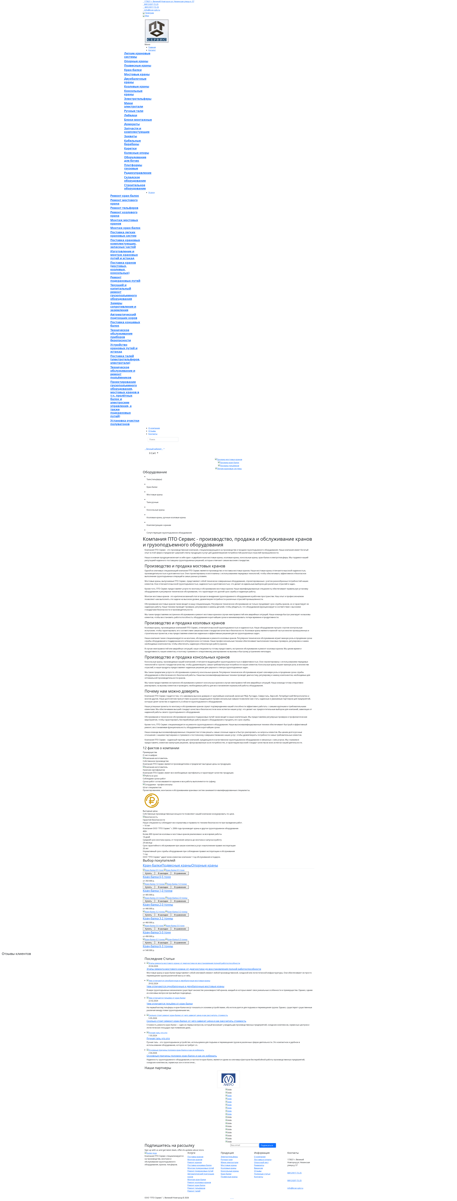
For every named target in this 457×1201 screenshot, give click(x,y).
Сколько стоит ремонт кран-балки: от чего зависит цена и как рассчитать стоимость (196, 1021)
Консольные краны (230, 1171)
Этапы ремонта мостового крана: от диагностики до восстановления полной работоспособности (204, 968)
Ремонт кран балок (196, 1185)
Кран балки (226, 1174)
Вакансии (258, 1168)
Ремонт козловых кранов (199, 1182)
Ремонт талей (193, 1191)
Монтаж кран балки (196, 1179)
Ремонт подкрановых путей (200, 1171)
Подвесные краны (229, 1176)
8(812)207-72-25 (294, 1180)
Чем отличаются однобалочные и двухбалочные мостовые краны (185, 986)
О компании (260, 1156)
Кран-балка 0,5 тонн (157, 877)
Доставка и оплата (262, 1159)
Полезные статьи (262, 1174)
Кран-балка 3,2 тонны (158, 918)
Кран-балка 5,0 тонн (157, 932)
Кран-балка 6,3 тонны (158, 946)
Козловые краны (228, 1168)
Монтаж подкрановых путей (200, 1168)
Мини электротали (229, 1162)
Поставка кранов (195, 1156)
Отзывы (257, 1171)
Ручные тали (227, 1159)
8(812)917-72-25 (294, 1173)
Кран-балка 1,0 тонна (157, 890)
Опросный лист (261, 1162)
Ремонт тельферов (196, 1188)
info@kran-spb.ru (295, 1188)
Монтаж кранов (194, 1159)
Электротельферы (229, 1156)
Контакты (258, 1176)
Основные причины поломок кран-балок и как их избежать (182, 1055)
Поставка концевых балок (199, 1165)
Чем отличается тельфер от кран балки (170, 1003)
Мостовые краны (229, 1165)
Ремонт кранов (194, 1162)
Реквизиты (259, 1165)
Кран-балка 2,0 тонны (158, 904)
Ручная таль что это (158, 1038)
